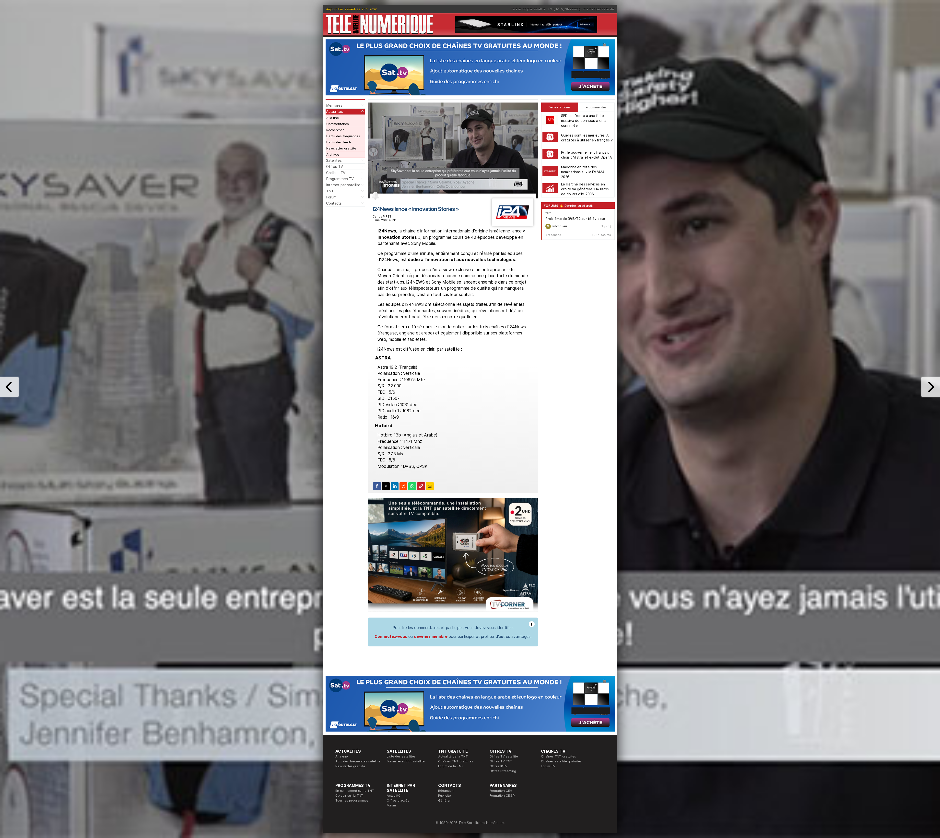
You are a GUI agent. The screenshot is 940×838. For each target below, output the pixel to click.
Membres (334, 105)
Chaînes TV (335, 172)
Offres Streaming (503, 771)
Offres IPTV (498, 766)
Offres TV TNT (501, 761)
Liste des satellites (401, 756)
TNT (551, 9)
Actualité (393, 795)
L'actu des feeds (339, 142)
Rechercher (335, 130)
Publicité (444, 795)
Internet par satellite (598, 9)
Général (444, 800)
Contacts (334, 203)
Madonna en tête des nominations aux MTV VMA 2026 (582, 172)
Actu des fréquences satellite (357, 761)
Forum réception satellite (406, 761)
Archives (333, 154)
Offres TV (334, 166)
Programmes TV (340, 178)
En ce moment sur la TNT (354, 790)
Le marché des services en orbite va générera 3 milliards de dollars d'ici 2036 (585, 189)
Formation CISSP (502, 795)
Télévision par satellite (528, 9)
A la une (332, 118)
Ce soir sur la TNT (349, 795)
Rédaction (446, 790)
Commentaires (337, 124)
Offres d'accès (398, 800)
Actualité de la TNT (453, 756)
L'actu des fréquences (343, 136)
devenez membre (430, 636)
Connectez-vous (391, 636)
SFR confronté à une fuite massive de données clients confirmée (584, 120)
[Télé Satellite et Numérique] (379, 24)
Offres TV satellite (504, 756)
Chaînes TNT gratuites (455, 761)
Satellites (334, 160)
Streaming (573, 9)
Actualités (334, 111)
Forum (331, 197)
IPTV (559, 9)
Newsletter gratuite (341, 148)
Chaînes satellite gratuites (561, 761)
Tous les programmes (351, 800)
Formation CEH (501, 790)
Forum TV (548, 766)
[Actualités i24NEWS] (512, 224)
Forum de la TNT (450, 766)
